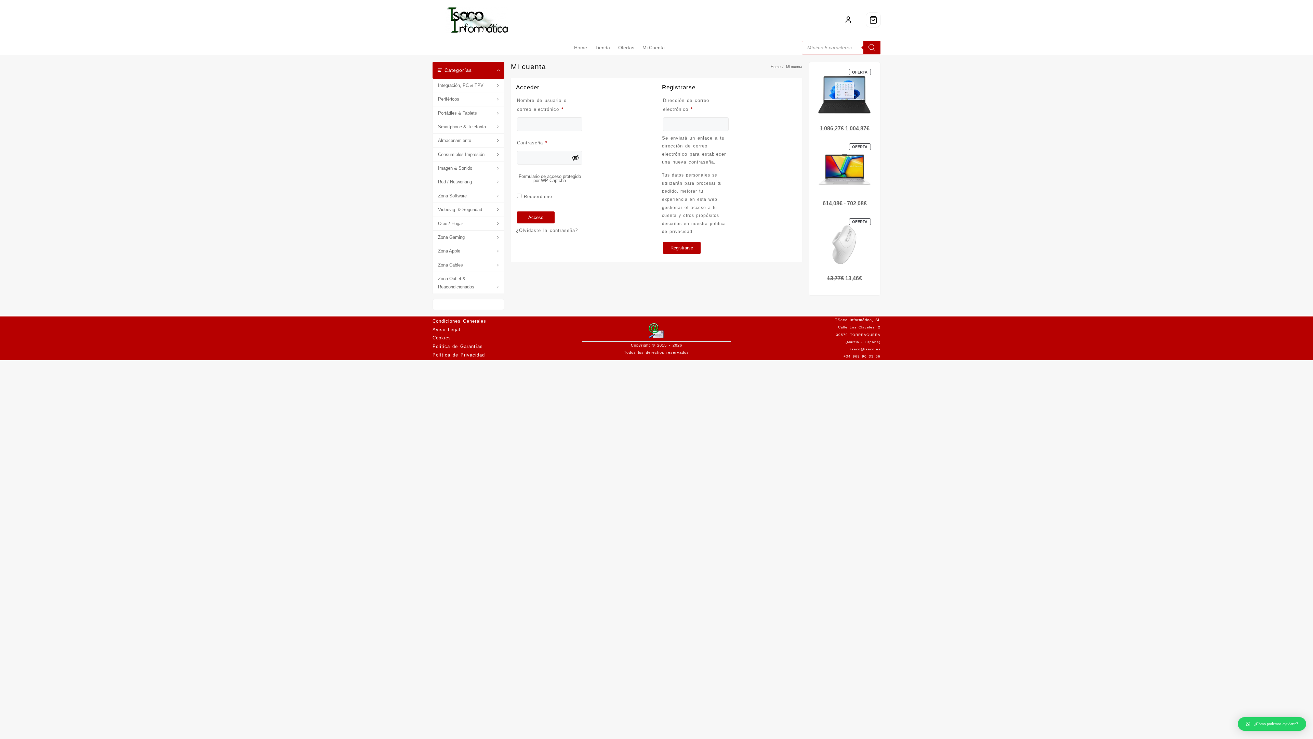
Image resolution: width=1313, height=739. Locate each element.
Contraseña (544, 142)
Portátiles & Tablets (457, 113)
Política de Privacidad (459, 355)
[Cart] (873, 20)
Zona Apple (449, 251)
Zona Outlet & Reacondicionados (456, 282)
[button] (1272, 724)
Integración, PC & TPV (460, 85)
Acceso (535, 217)
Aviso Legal (446, 329)
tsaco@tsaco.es (865, 349)
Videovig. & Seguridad (460, 209)
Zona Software (452, 195)
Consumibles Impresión (461, 154)
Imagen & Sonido (455, 168)
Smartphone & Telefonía (462, 126)
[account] (848, 20)
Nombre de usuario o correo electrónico (549, 105)
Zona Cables (450, 265)
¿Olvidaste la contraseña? (547, 230)
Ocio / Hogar (450, 223)
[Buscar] (871, 47)
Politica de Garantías (458, 346)
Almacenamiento (454, 140)
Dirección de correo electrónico (690, 105)
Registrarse (682, 247)
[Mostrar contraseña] (575, 157)
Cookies (442, 337)
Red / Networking (455, 181)
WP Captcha (553, 180)
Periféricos (448, 99)
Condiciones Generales (459, 321)
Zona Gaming (451, 237)
